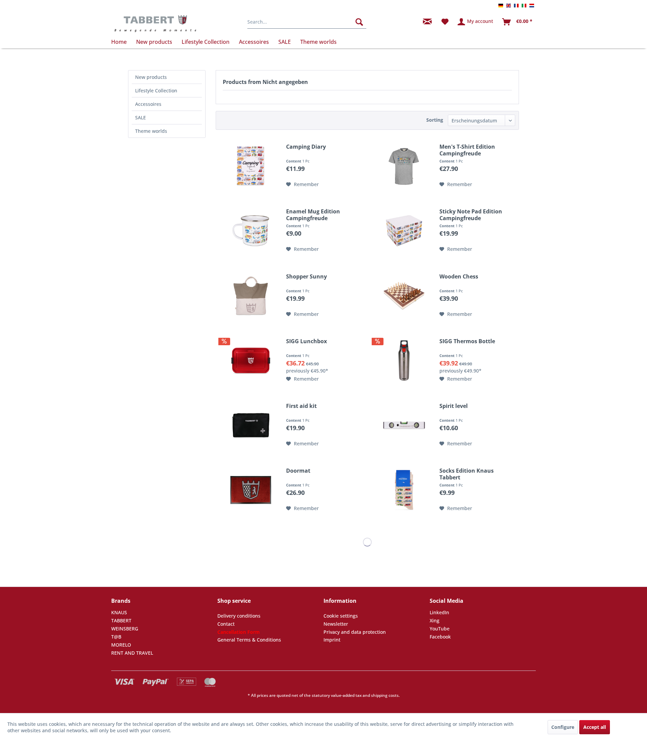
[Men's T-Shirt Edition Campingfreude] (404, 165)
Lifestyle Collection (156, 90)
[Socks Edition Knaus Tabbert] (404, 489)
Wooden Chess (458, 276)
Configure (562, 727)
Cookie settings (341, 616)
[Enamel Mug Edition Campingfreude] (250, 230)
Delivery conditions (238, 616)
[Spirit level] (404, 425)
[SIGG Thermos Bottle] (404, 360)
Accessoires (148, 104)
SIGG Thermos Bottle (467, 341)
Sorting (434, 120)
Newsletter (336, 624)
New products (151, 77)
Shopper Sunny (306, 276)
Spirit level (453, 406)
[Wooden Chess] (404, 295)
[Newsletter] (427, 22)
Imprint (332, 639)
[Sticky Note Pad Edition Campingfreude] (404, 230)
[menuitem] (306, 22)
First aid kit (301, 406)
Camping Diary (306, 146)
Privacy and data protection (355, 632)
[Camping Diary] (250, 165)
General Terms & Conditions (249, 639)
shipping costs (385, 695)
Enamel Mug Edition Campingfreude (313, 214)
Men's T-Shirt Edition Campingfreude (467, 150)
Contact (226, 624)
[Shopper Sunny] (250, 295)
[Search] (359, 22)
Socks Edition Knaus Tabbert (466, 474)
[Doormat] (250, 489)
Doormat (298, 470)
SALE (140, 117)
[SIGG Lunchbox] (250, 360)
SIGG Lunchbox (306, 341)
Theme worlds (151, 131)
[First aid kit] (250, 425)
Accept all (594, 727)
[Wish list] (445, 22)
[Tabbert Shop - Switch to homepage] (155, 23)
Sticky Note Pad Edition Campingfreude (470, 214)
